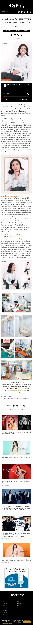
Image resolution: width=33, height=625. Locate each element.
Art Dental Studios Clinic (18, 390)
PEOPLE (5, 603)
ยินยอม (27, 622)
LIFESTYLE (5, 608)
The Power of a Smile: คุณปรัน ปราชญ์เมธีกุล (16, 560)
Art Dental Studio (13, 398)
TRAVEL (5, 612)
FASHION (5, 610)
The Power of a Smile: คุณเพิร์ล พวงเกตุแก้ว (16, 457)
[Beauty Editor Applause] (16, 577)
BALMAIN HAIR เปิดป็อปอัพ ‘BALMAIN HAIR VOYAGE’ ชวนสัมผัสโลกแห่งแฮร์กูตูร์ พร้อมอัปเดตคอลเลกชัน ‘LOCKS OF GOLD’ (16, 535)
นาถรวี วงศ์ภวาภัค (24, 398)
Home (18, 601)
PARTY (4, 601)
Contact (19, 605)
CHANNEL (5, 615)
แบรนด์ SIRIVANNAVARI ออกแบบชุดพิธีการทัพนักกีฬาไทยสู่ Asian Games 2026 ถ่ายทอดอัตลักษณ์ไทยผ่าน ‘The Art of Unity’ (16, 508)
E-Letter (19, 608)
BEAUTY (5, 605)
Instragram (19, 603)
